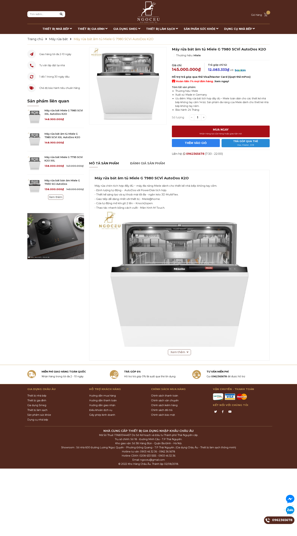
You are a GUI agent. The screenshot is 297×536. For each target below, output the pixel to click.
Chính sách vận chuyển (165, 400)
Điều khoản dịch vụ (100, 410)
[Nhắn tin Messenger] (290, 499)
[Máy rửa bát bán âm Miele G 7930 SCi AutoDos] (34, 186)
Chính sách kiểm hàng (164, 405)
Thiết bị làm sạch (37, 410)
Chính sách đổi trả (161, 410)
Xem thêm (55, 197)
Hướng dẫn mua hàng (102, 395)
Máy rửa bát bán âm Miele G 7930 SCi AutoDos (62, 182)
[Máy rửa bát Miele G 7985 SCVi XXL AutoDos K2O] (34, 116)
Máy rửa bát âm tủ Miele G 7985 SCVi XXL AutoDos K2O (62, 135)
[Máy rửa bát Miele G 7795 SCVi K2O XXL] (34, 163)
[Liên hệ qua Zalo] (290, 510)
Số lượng (178, 117)
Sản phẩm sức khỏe (39, 414)
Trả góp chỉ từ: (217, 64)
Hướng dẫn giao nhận (102, 405)
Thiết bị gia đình (36, 400)
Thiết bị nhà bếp (36, 395)
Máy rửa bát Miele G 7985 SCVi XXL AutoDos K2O (64, 112)
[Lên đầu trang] (291, 530)
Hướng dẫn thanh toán (103, 400)
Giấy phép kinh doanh (102, 414)
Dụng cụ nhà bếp (37, 419)
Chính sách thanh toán (164, 395)
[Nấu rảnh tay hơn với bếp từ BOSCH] (55, 236)
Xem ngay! (221, 81)
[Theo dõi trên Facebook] (222, 411)
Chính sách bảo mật (163, 414)
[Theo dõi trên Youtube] (230, 411)
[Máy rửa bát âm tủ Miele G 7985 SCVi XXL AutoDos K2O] (34, 139)
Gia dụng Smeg (36, 405)
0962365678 (195, 153)
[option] (128, 86)
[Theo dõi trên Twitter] (215, 411)
